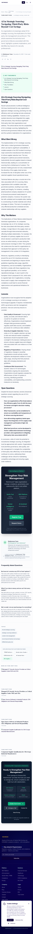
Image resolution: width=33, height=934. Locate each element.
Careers (4, 894)
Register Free (16, 517)
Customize (12, 923)
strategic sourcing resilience (9, 632)
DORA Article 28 (8, 655)
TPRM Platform (8, 652)
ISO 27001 (20, 880)
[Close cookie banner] (29, 904)
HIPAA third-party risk (7, 642)
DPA (19, 892)
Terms (19, 887)
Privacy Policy (16, 915)
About (3, 887)
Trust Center (21, 894)
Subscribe (16, 858)
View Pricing (16, 812)
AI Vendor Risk (20, 655)
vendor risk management (8, 636)
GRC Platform (5, 870)
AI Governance (5, 873)
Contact (4, 897)
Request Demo (16, 523)
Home (2, 11)
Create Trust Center (15, 803)
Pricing (3, 880)
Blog (6, 11)
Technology (21, 875)
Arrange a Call (12, 808)
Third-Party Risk (11, 12)
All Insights (7, 658)
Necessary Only (19, 920)
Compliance (5, 878)
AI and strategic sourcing (8, 629)
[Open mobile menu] (30, 2)
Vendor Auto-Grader (21, 652)
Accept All (10, 920)
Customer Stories (6, 892)
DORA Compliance (22, 878)
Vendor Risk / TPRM (7, 875)
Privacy (19, 889)
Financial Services (22, 870)
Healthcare (20, 873)
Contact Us (24, 808)
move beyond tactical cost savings (11, 639)
